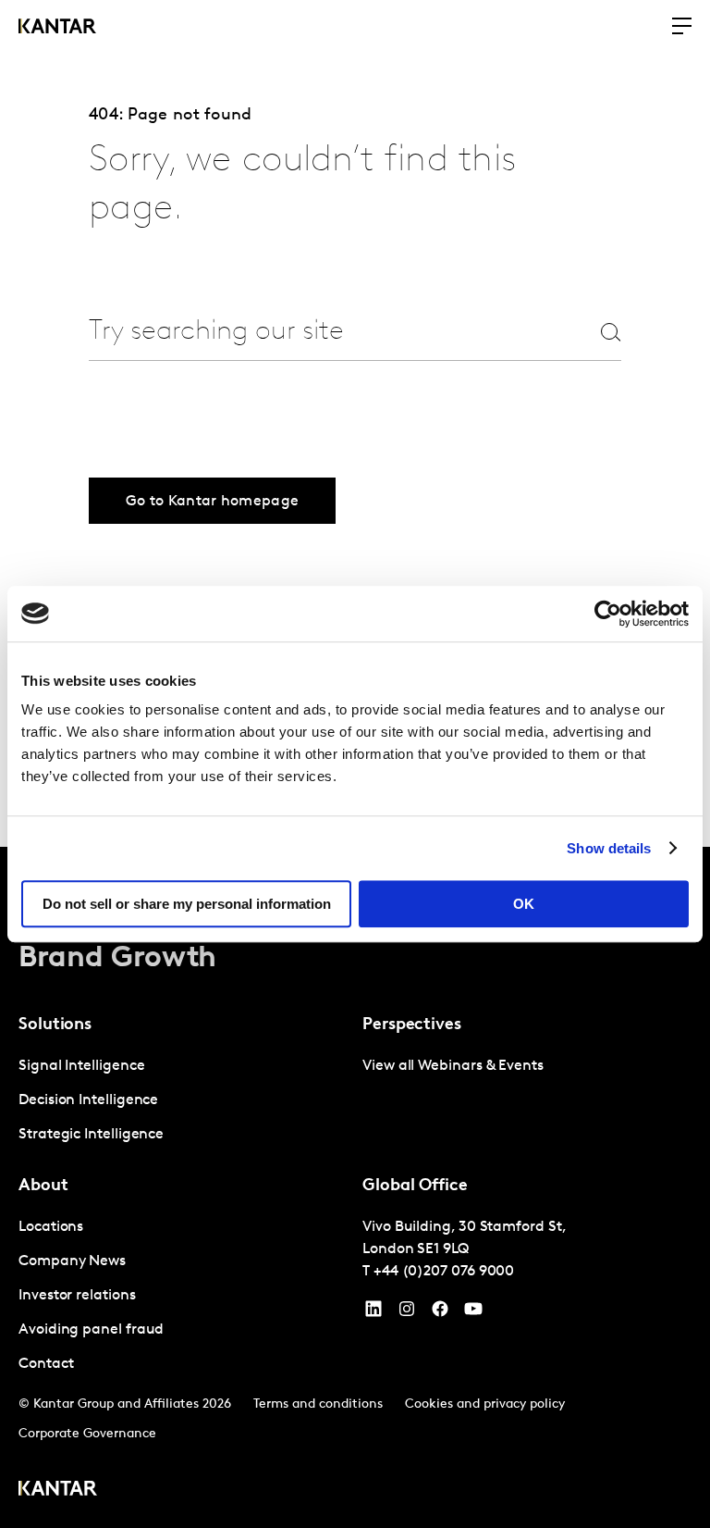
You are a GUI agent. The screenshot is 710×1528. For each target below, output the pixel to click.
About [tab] (43, 1186)
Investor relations (77, 1295)
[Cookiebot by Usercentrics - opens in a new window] (608, 613)
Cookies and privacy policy (485, 1404)
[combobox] (322, 332)
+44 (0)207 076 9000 (443, 1271)
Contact (45, 1364)
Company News (72, 1261)
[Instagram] (407, 1313)
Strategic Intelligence (91, 1134)
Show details (609, 848)
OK (523, 904)
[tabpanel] (183, 1101)
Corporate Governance (87, 1434)
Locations (50, 1227)
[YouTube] (373, 1313)
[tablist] (355, 1187)
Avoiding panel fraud (91, 1330)
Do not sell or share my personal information (187, 904)
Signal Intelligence (81, 1066)
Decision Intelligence (88, 1100)
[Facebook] (440, 1313)
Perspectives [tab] (411, 1025)
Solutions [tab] (55, 1025)
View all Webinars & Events (453, 1066)
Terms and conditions (318, 1404)
